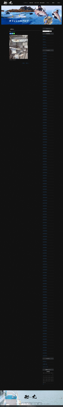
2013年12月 (45, 322)
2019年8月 (45, 275)
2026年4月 (45, 61)
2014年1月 (45, 319)
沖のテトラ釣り (36, 3)
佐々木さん (45, 47)
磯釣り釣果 (31, 3)
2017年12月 (45, 305)
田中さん (45, 36)
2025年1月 (45, 100)
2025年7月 (45, 83)
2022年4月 (45, 186)
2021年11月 (45, 200)
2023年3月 (45, 158)
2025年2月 (45, 97)
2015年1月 (45, 311)
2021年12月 (45, 197)
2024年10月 (45, 108)
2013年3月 (45, 347)
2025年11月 (45, 75)
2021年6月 (45, 214)
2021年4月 (45, 219)
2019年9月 (45, 272)
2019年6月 (45, 280)
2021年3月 (45, 222)
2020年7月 (45, 244)
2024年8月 (45, 114)
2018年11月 (45, 300)
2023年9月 (45, 144)
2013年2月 (45, 350)
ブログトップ (48, 28)
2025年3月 (45, 94)
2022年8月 (45, 175)
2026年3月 (45, 64)
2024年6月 (45, 119)
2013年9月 (45, 330)
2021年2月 (45, 225)
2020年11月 (45, 233)
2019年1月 (45, 294)
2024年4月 (45, 125)
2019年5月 (45, 283)
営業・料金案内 (42, 3)
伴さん (45, 39)
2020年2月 (45, 258)
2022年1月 (45, 194)
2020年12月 (45, 230)
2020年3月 (45, 255)
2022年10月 (45, 172)
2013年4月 (45, 344)
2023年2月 (45, 161)
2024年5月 (45, 122)
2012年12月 (45, 355)
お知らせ (59, 3)
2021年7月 (45, 211)
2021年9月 (45, 205)
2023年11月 (45, 139)
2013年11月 (45, 325)
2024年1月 (45, 133)
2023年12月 (45, 136)
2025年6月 (45, 86)
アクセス (48, 3)
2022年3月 (45, 189)
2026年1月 (45, 69)
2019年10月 (45, 269)
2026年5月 (45, 58)
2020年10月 (45, 236)
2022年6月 (45, 180)
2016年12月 (45, 308)
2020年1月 (45, 261)
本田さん (45, 44)
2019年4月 (45, 286)
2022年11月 (45, 169)
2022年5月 (45, 183)
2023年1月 (45, 164)
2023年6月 (45, 150)
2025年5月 (45, 89)
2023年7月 (45, 147)
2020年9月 (45, 239)
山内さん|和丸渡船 (6, 0)
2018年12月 (45, 297)
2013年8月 (45, 333)
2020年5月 (45, 250)
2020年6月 (45, 247)
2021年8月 (45, 208)
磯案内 (53, 3)
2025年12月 (45, 72)
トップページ (25, 3)
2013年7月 (45, 336)
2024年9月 (45, 111)
